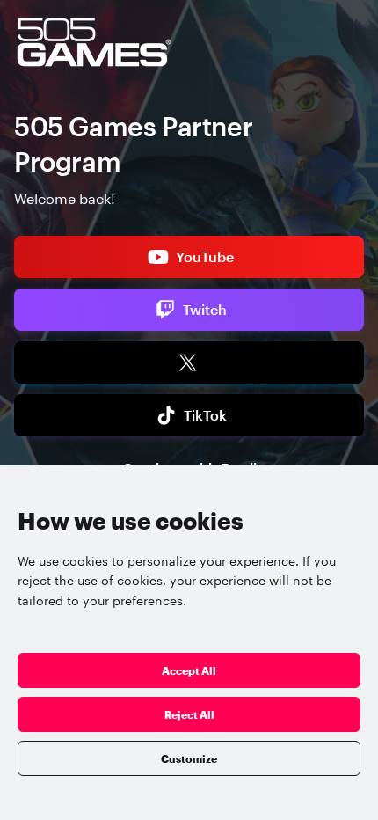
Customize (189, 758)
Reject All (189, 714)
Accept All (189, 670)
